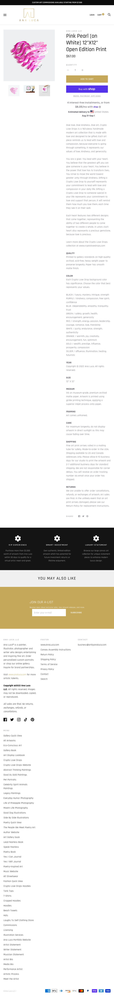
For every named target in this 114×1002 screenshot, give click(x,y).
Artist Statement (12, 944)
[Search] (109, 15)
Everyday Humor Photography (18, 798)
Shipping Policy (48, 659)
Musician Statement (13, 954)
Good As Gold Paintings (15, 774)
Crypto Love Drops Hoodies (17, 886)
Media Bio (8, 964)
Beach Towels (10, 910)
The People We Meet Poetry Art (19, 827)
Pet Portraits (9, 779)
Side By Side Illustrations (16, 817)
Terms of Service (49, 664)
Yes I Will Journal (12, 861)
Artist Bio (8, 959)
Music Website (10, 871)
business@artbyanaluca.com (92, 644)
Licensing (8, 930)
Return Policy (47, 654)
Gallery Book (9, 750)
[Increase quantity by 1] (82, 70)
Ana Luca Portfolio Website (17, 939)
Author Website (11, 832)
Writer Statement (12, 949)
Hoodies (7, 905)
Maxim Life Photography (15, 807)
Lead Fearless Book (13, 842)
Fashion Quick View (13, 881)
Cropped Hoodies (12, 900)
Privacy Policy (47, 669)
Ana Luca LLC (74, 31)
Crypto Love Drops (12, 760)
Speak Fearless (11, 847)
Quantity (71, 65)
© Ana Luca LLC (9, 991)
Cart (100, 15)
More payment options (87, 96)
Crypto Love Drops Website (17, 765)
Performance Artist (13, 969)
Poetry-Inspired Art (13, 866)
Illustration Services (13, 935)
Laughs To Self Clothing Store (18, 920)
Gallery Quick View (12, 735)
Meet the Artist (11, 978)
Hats (5, 915)
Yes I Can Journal (12, 856)
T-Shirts (7, 895)
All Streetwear (10, 876)
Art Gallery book (11, 837)
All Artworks (9, 740)
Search (44, 679)
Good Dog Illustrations (14, 812)
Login (92, 15)
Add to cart (86, 79)
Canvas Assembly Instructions (56, 649)
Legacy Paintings (11, 793)
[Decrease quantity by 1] (68, 70)
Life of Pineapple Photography (18, 803)
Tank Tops (8, 891)
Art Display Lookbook (14, 755)
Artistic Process (11, 974)
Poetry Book (9, 851)
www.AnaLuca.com (50, 644)
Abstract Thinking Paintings (17, 769)
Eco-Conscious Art (12, 745)
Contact (44, 674)
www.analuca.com (17, 674)
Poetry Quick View (12, 822)
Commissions (10, 925)
